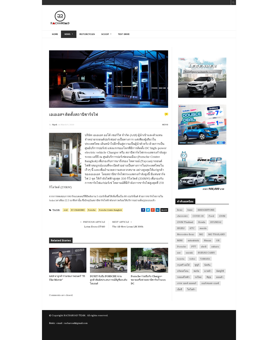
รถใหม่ (198, 277)
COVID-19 (198, 216)
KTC (192, 228)
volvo (192, 258)
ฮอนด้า (219, 277)
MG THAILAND (216, 234)
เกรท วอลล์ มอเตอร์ (186, 283)
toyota (180, 258)
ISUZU (181, 228)
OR (217, 240)
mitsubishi (193, 240)
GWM (222, 216)
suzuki (189, 252)
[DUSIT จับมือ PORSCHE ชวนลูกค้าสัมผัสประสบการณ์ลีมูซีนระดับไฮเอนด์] (108, 260)
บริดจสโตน (182, 271)
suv (179, 252)
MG (201, 234)
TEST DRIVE (124, 34)
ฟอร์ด (196, 271)
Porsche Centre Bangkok (110, 210)
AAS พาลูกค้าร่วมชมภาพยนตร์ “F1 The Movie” (67, 278)
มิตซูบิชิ (220, 271)
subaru (215, 246)
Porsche (92, 210)
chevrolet (182, 216)
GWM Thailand (185, 222)
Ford (211, 216)
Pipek (54, 124)
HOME (55, 34)
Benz (179, 209)
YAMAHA (205, 258)
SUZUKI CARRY (206, 252)
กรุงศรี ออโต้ (183, 264)
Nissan (207, 240)
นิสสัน (207, 264)
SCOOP (105, 34)
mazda (203, 228)
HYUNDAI (215, 222)
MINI (180, 240)
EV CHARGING (77, 210)
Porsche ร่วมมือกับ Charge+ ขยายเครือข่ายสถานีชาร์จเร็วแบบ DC (148, 280)
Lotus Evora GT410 (94, 226)
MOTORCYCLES (87, 34)
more (164, 209)
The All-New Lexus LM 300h (127, 226)
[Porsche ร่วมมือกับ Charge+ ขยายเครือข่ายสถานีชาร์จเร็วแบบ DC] (149, 260)
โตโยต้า (191, 289)
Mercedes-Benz (185, 234)
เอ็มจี (179, 289)
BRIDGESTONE (206, 209)
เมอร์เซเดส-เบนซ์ (210, 283)
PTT (193, 246)
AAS (66, 210)
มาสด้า (207, 271)
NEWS (67, 34)
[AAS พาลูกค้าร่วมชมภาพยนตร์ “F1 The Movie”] (67, 260)
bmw (190, 209)
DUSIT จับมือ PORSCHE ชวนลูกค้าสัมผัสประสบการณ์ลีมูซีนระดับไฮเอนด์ (108, 280)
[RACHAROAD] (60, 18)
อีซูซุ (209, 277)
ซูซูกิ (197, 264)
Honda (201, 222)
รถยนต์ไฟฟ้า (183, 277)
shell (203, 246)
